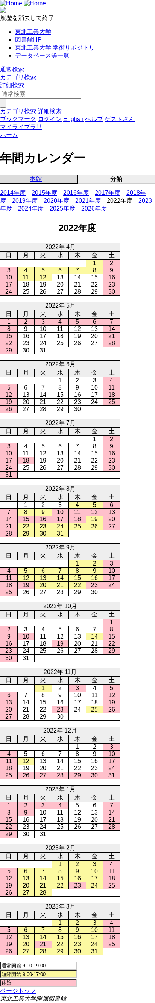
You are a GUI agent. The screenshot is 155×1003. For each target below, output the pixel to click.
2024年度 (31, 208)
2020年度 (56, 200)
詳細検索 (12, 85)
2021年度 (88, 200)
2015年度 (44, 193)
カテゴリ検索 (18, 77)
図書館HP (28, 39)
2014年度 (13, 193)
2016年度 (76, 193)
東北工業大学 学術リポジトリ (55, 47)
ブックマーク (18, 119)
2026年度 (94, 208)
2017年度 (107, 193)
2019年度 (25, 200)
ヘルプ (94, 119)
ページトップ (18, 991)
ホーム (9, 135)
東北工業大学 (33, 32)
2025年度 (62, 208)
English (73, 119)
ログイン (50, 119)
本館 (36, 179)
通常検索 (12, 69)
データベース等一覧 (42, 55)
